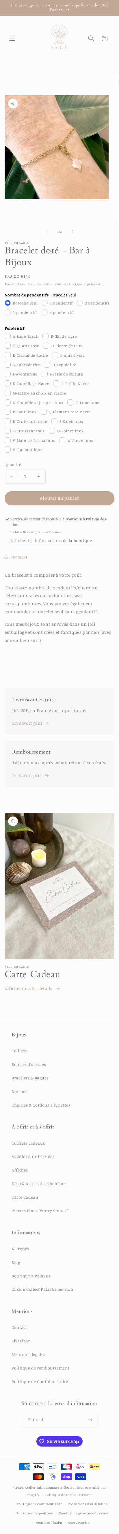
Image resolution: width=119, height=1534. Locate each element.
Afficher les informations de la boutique (51, 540)
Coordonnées (78, 1522)
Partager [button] (19, 556)
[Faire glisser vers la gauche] (46, 231)
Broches (19, 1091)
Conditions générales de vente (83, 1513)
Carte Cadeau (25, 1197)
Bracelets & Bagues (30, 1077)
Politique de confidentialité (39, 1504)
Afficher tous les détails (29, 988)
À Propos (20, 1248)
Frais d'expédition (41, 284)
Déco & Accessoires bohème (39, 1183)
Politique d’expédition (35, 1513)
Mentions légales (28, 1354)
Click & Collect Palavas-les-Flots (43, 1289)
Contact (19, 1327)
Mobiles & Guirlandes (33, 1156)
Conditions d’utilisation (88, 1504)
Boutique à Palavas (31, 1275)
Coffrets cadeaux (28, 1143)
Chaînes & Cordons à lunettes (41, 1105)
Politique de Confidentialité (40, 1381)
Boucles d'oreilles (29, 1064)
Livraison (21, 1340)
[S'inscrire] (90, 1420)
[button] (12, 38)
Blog (16, 1262)
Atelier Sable (35, 1488)
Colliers (19, 1050)
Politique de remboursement (40, 1367)
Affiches (20, 1169)
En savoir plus (27, 723)
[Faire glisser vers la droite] (72, 231)
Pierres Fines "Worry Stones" (40, 1210)
